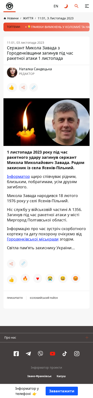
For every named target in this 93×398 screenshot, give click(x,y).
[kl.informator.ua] (9, 6)
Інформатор (18, 176)
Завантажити (61, 391)
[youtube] (52, 353)
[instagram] (76, 353)
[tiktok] (64, 353)
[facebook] (16, 353)
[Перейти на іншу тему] (66, 6)
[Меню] (87, 6)
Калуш (61, 376)
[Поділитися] (23, 87)
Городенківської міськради (33, 239)
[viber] (40, 353)
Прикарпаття (15, 297)
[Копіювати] (33, 87)
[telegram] (28, 353)
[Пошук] (76, 6)
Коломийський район (44, 297)
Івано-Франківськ (39, 376)
